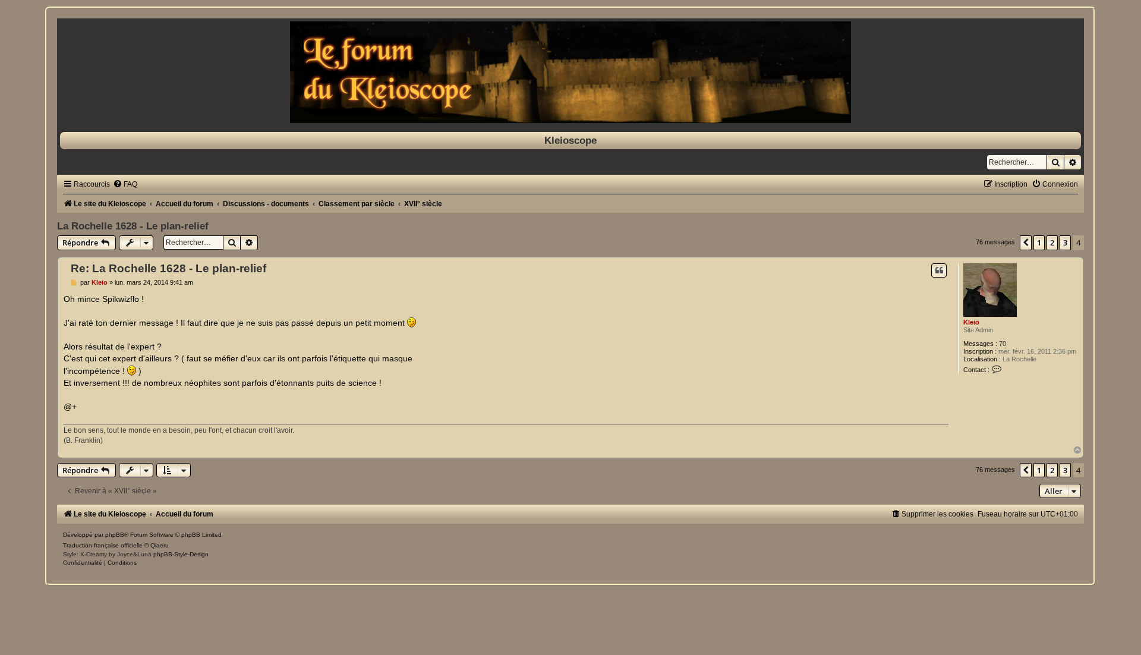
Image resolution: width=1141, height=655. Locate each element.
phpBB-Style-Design (181, 554)
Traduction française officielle (103, 545)
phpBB (114, 534)
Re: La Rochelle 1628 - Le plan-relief (168, 268)
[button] (1026, 242)
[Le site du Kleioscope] (570, 72)
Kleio (971, 322)
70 (1002, 343)
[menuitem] (125, 184)
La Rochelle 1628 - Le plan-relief (133, 226)
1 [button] (1039, 242)
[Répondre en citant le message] (939, 270)
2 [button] (1052, 242)
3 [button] (1065, 242)
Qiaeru (159, 545)
